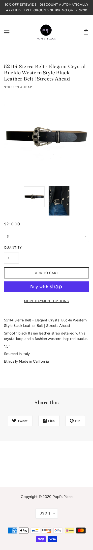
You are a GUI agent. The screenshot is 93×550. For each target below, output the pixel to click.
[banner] (46, 32)
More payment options (46, 301)
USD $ (45, 513)
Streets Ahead (18, 87)
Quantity (11, 247)
